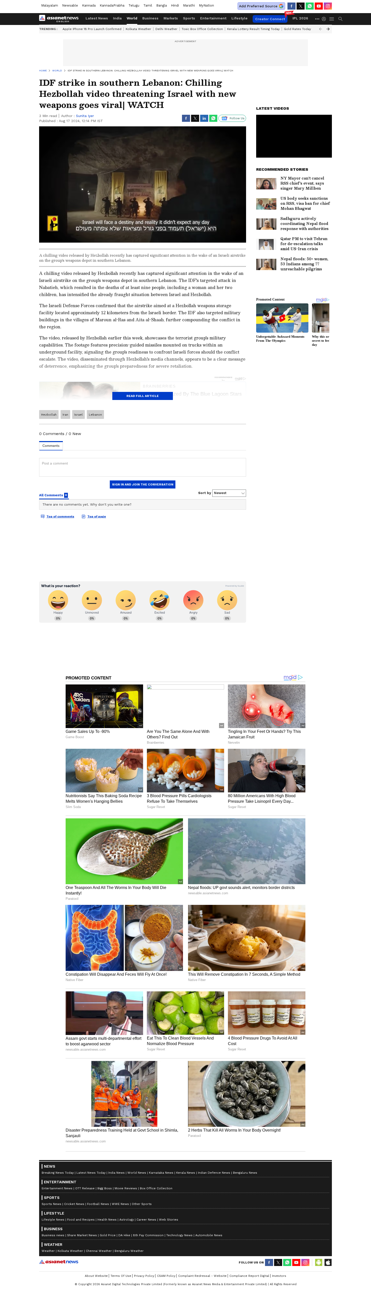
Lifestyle (239, 18)
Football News (98, 1204)
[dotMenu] (317, 19)
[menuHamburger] (331, 19)
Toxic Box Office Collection (202, 29)
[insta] (328, 6)
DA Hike (124, 1235)
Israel (78, 414)
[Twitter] (301, 6)
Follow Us (237, 118)
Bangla (161, 5)
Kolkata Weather (138, 29)
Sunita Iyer (85, 116)
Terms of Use (121, 1276)
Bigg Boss (104, 1188)
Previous (320, 29)
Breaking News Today (58, 1172)
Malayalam (49, 5)
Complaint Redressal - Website (202, 1276)
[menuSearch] (340, 19)
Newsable (70, 5)
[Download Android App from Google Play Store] (319, 1262)
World (132, 18)
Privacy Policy (144, 1276)
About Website (96, 1276)
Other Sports (142, 1204)
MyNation (206, 5)
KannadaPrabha (112, 5)
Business (150, 18)
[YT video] (319, 6)
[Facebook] (291, 6)
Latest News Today (90, 1172)
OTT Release (85, 1188)
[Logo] (60, 19)
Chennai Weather (99, 1251)
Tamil (147, 5)
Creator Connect (270, 19)
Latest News (97, 18)
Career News (146, 1219)
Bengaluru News (245, 1172)
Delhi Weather (166, 29)
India (117, 18)
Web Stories (168, 1219)
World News (136, 1172)
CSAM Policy (166, 1276)
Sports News (51, 1204)
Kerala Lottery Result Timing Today (253, 29)
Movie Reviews (126, 1188)
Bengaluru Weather (129, 1251)
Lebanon (95, 414)
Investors (279, 1276)
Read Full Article (142, 396)
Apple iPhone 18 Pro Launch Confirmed (92, 29)
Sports (189, 18)
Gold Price (108, 1235)
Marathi (189, 5)
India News (116, 1172)
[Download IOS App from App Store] (328, 1262)
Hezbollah (49, 414)
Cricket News (74, 1204)
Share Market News (82, 1235)
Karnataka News (161, 1172)
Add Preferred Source (258, 6)
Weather (48, 1251)
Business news (53, 1235)
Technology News (179, 1235)
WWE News (120, 1204)
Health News (107, 1219)
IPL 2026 (300, 18)
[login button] (325, 19)
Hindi (175, 5)
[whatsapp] (310, 6)
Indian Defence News (214, 1172)
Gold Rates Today (297, 29)
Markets (171, 18)
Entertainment (213, 18)
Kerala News (185, 1172)
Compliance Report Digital (249, 1276)
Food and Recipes (81, 1219)
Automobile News (208, 1235)
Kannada (89, 5)
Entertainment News (57, 1188)
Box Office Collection (156, 1188)
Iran (65, 414)
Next (328, 29)
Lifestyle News (53, 1219)
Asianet (58, 1262)
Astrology (126, 1219)
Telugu (133, 5)
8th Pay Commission (148, 1235)
